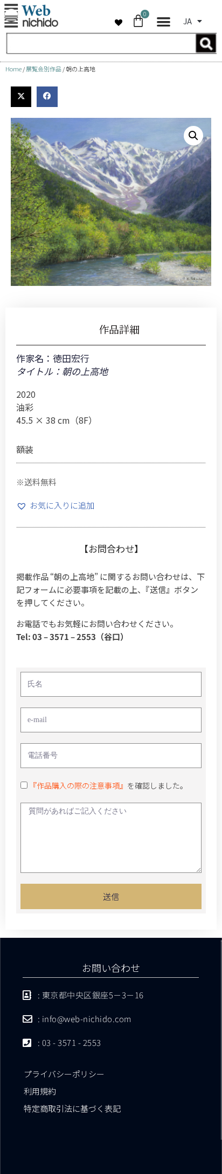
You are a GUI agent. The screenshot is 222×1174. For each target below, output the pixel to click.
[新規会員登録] (111, 50)
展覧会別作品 (43, 68)
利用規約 (40, 1091)
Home (13, 68)
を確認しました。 (108, 785)
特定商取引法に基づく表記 (72, 1108)
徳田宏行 (71, 358)
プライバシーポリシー (64, 1073)
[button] (163, 22)
